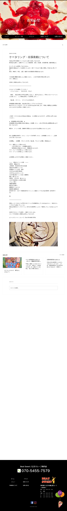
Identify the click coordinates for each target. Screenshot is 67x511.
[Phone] (19, 470)
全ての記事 (5, 44)
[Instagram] (35, 502)
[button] (62, 44)
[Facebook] (32, 502)
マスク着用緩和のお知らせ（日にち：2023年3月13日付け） (33, 260)
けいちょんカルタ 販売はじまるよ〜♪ (12, 271)
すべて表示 (62, 254)
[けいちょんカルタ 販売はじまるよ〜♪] (12, 262)
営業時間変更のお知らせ (53, 259)
